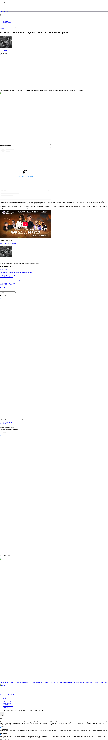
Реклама (5, 21)
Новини (6, 269)
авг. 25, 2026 (3, 290)
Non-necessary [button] (3, 733)
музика (2, 28)
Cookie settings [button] (33, 710)
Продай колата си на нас (6, 682)
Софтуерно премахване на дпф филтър (44, 682)
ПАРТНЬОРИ (7, 23)
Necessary (4, 727)
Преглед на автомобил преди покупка (24, 682)
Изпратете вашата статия (7, 422)
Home (4, 697)
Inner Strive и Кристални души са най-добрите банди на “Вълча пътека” (17, 280)
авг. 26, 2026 (3, 283)
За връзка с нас (4, 423)
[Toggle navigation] (0, 14)
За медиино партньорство (7, 425)
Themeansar (30, 694)
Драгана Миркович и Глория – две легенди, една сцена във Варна (15, 287)
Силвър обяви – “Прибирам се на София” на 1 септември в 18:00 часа (16, 272)
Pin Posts (5, 699)
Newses (23, 694)
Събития (11, 277)
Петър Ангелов (6, 50)
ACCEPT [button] (41, 710)
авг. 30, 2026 (3, 275)
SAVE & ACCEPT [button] (5, 739)
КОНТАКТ (6, 24)
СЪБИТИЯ (6, 20)
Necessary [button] (2, 726)
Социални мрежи (8, 706)
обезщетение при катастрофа (71, 682)
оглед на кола (59, 682)
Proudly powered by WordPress (8, 694)
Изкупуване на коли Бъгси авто (87, 682)
